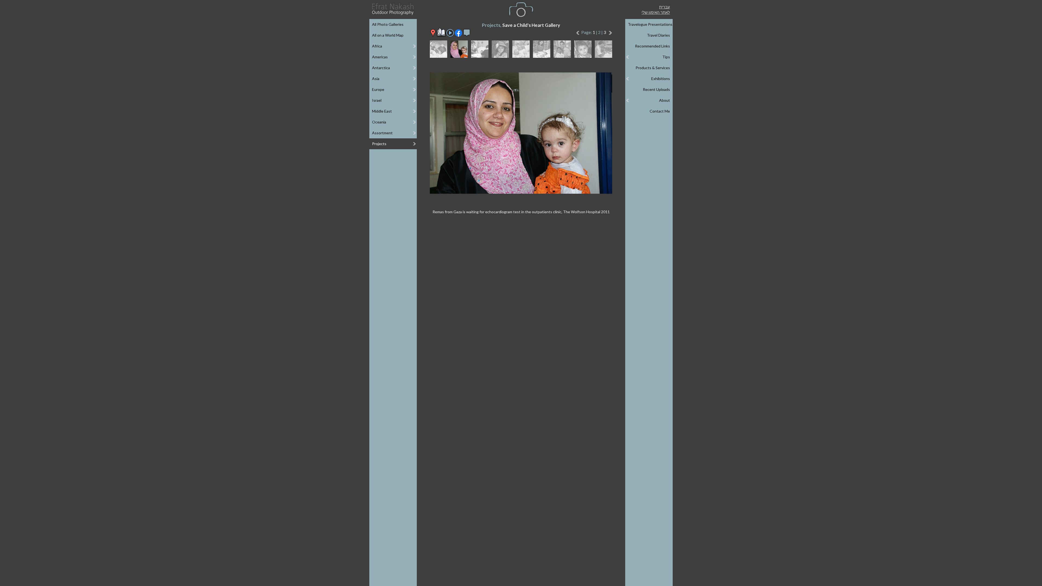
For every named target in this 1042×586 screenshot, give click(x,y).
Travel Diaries (658, 35)
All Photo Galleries (388, 24)
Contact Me (660, 111)
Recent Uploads (656, 89)
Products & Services (653, 67)
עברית (664, 6)
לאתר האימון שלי (655, 12)
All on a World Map (388, 35)
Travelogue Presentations (650, 24)
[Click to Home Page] (392, 9)
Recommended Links (652, 46)
